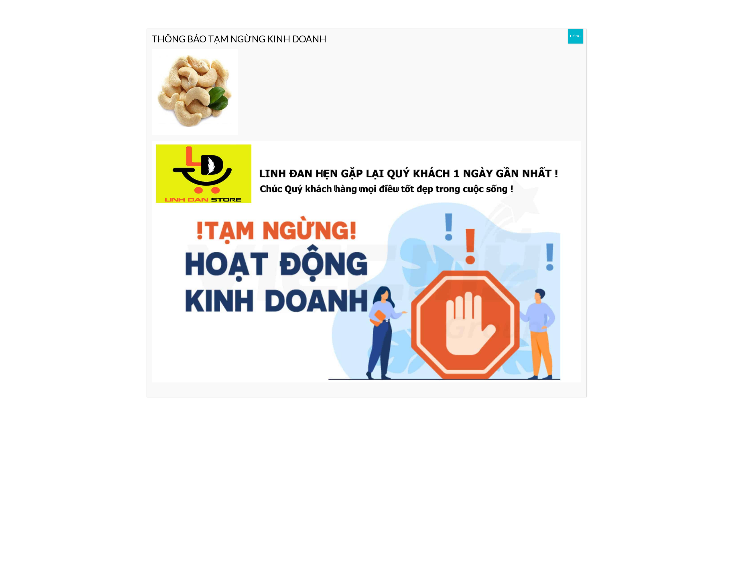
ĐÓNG (575, 36)
